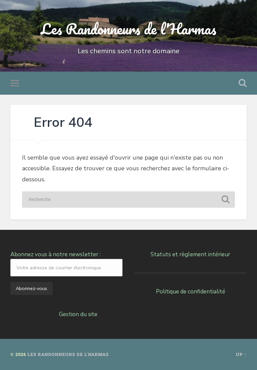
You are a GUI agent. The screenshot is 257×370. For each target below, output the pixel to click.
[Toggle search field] (243, 83)
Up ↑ (241, 354)
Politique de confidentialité (190, 291)
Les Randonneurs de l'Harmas (128, 28)
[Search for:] (128, 199)
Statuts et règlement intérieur (190, 254)
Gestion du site (78, 314)
